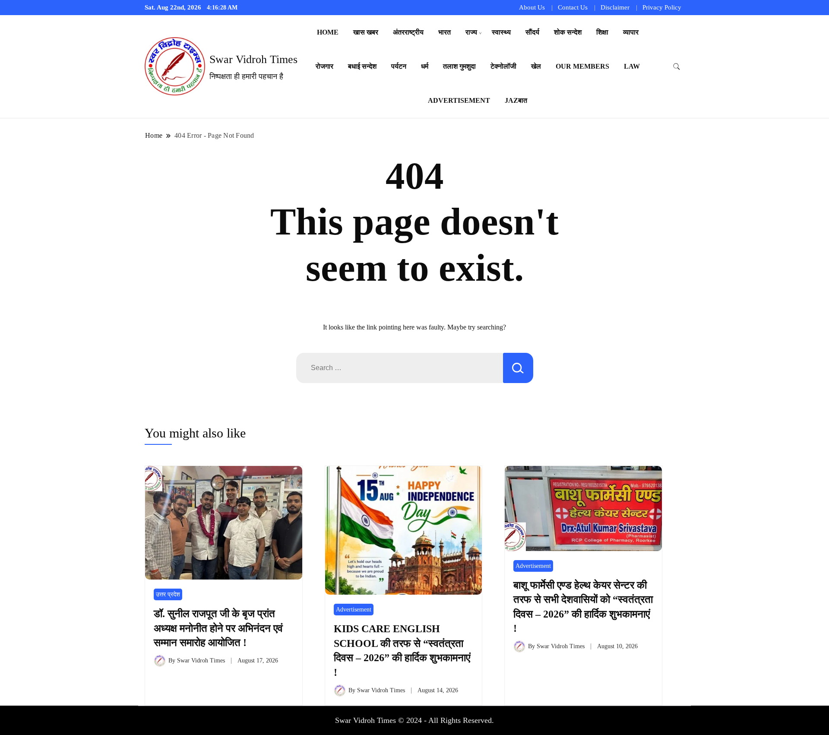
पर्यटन (398, 66)
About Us (532, 7)
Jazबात (516, 100)
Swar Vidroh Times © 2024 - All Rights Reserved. (414, 720)
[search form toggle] (676, 67)
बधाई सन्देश (362, 66)
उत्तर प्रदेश (168, 594)
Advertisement (459, 100)
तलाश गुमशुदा (459, 66)
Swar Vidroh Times (253, 59)
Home (328, 32)
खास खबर (365, 32)
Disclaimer (615, 7)
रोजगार (324, 66)
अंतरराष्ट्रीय (408, 32)
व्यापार (631, 32)
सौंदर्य (532, 32)
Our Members (582, 66)
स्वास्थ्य (501, 32)
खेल (536, 66)
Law (632, 66)
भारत (444, 32)
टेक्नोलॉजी (503, 66)
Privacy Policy (661, 7)
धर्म (424, 66)
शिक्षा (602, 32)
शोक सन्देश (568, 32)
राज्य (471, 32)
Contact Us (573, 7)
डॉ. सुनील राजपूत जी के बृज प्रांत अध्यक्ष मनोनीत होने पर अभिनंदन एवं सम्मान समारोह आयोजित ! (218, 628)
